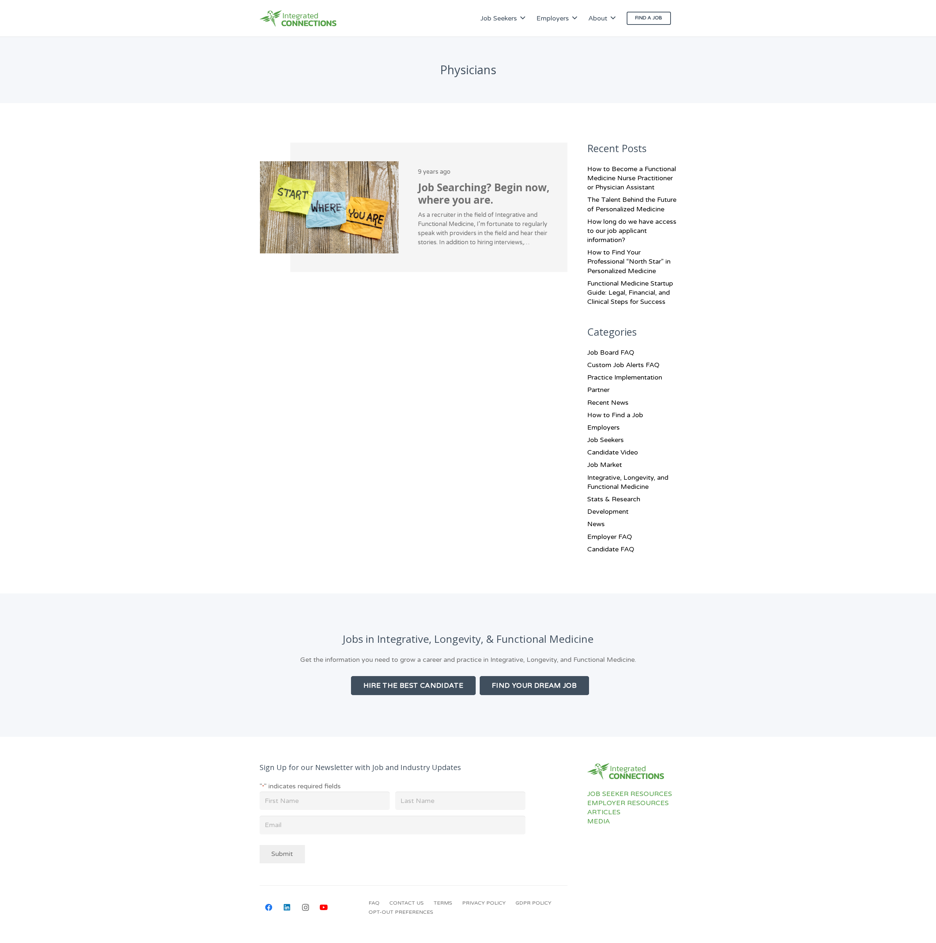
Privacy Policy (484, 903)
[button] (522, 18)
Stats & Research (613, 499)
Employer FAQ (609, 537)
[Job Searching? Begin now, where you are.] (413, 207)
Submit (282, 854)
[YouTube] (323, 907)
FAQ (374, 903)
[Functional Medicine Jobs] (298, 18)
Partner (598, 390)
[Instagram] (305, 907)
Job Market (604, 465)
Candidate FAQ (610, 549)
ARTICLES (603, 812)
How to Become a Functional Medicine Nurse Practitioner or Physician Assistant (631, 178)
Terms (443, 903)
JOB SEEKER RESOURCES (629, 794)
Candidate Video (612, 452)
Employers (603, 427)
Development (608, 512)
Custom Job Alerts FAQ (623, 365)
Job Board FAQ (610, 352)
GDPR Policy (533, 903)
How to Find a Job (615, 415)
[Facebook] (269, 907)
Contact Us (406, 903)
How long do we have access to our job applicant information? (631, 231)
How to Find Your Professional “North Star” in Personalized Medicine (629, 261)
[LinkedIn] (287, 907)
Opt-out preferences (401, 912)
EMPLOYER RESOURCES (628, 803)
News (596, 524)
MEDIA (598, 821)
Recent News (608, 403)
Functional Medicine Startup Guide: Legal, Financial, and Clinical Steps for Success (630, 292)
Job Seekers (605, 440)
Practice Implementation (624, 377)
